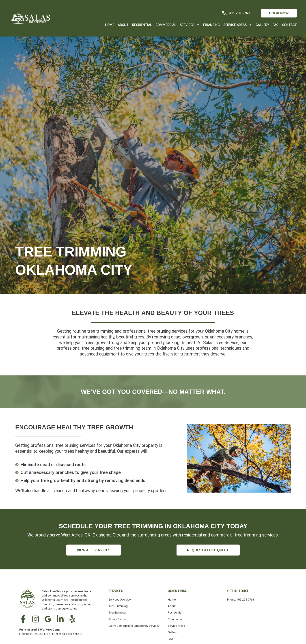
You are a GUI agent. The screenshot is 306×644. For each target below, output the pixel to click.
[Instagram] (35, 619)
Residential (142, 25)
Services (187, 25)
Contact (289, 25)
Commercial (165, 25)
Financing (211, 25)
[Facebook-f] (23, 619)
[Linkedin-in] (60, 619)
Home (109, 25)
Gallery (262, 25)
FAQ (275, 25)
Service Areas (235, 25)
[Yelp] (72, 619)
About (123, 25)
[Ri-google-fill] (48, 619)
